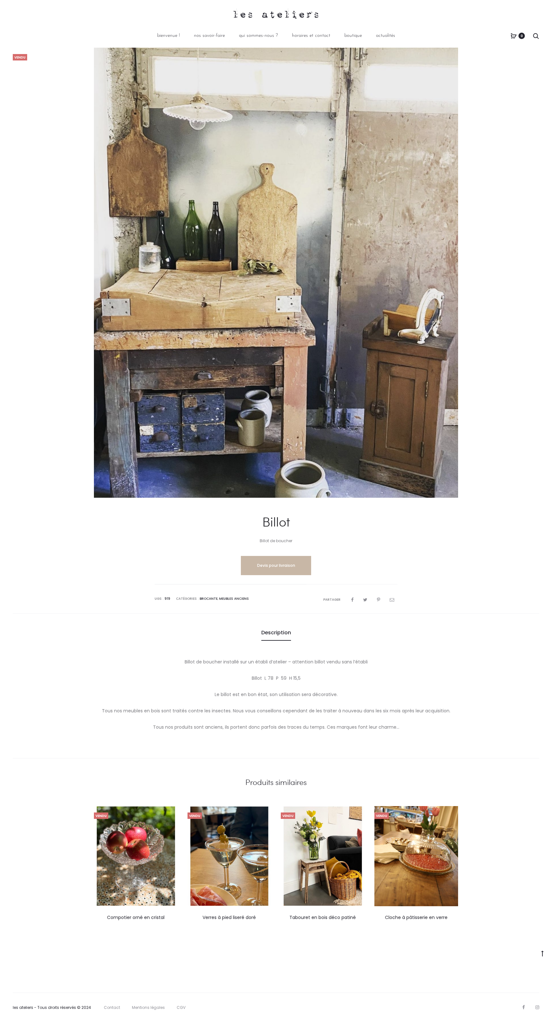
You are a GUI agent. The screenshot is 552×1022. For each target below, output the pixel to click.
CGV (181, 1007)
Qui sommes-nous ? (258, 35)
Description (276, 632)
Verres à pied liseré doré (229, 917)
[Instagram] (537, 1007)
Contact (112, 1007)
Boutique (353, 35)
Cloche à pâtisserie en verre (416, 917)
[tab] (276, 633)
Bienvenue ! (168, 35)
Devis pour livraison (276, 565)
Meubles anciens (234, 598)
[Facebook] (523, 1007)
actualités (385, 35)
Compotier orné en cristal (136, 917)
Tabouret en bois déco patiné (322, 917)
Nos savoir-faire (209, 35)
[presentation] (98, 856)
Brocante (209, 598)
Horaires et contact (311, 35)
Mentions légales (148, 1007)
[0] (513, 36)
